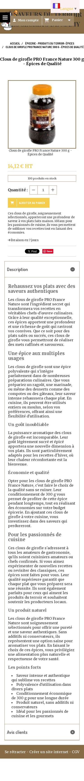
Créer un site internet (48, 752)
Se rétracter (15, 752)
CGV (76, 752)
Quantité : (18, 189)
